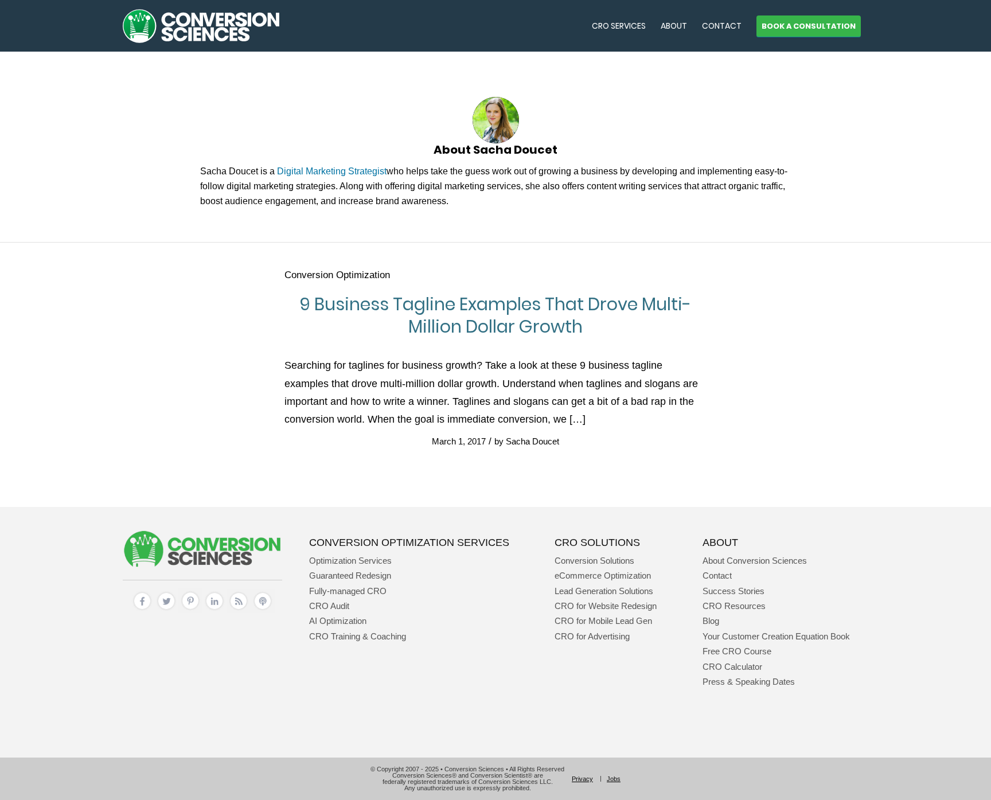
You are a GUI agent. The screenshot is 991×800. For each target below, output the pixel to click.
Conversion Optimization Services (409, 542)
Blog (711, 621)
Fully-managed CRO (348, 591)
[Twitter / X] (166, 610)
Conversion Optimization (337, 275)
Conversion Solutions (594, 560)
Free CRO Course (737, 651)
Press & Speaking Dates (749, 681)
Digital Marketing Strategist (332, 171)
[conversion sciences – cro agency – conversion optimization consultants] (201, 26)
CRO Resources (734, 606)
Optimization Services (350, 560)
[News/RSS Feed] (239, 610)
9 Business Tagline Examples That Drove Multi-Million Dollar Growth (495, 315)
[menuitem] (618, 26)
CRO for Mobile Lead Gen (603, 621)
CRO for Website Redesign (606, 606)
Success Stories (733, 591)
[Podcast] (263, 610)
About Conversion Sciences (755, 560)
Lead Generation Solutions (604, 591)
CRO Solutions (597, 542)
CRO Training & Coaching (357, 636)
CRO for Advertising (592, 636)
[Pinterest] (190, 610)
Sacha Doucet (532, 441)
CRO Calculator (732, 667)
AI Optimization (337, 621)
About (720, 542)
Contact (717, 575)
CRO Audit (329, 606)
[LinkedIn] (214, 610)
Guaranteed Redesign (350, 575)
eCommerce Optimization (603, 575)
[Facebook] (142, 610)
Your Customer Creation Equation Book (776, 636)
